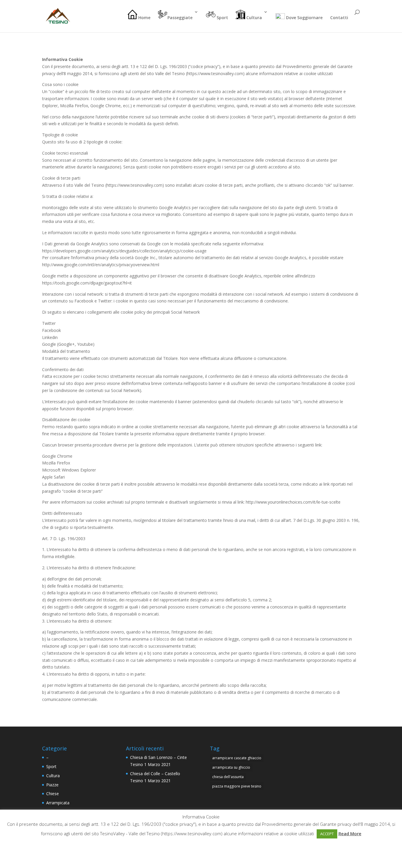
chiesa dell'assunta (228, 776)
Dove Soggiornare (304, 17)
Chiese (52, 793)
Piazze (52, 785)
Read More (349, 833)
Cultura (253, 17)
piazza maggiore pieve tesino (236, 786)
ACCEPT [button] (327, 833)
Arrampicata (57, 802)
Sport (221, 17)
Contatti (339, 18)
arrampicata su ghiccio (231, 767)
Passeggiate (179, 17)
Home (143, 17)
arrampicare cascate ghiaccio (236, 757)
